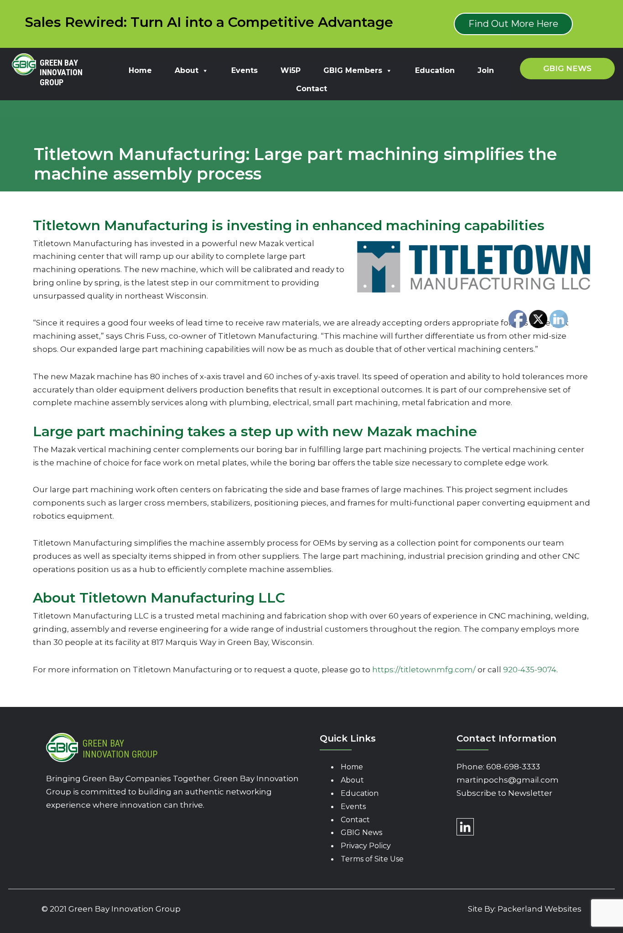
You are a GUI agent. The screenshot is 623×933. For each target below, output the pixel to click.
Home (140, 70)
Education (435, 70)
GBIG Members (352, 70)
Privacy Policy (366, 845)
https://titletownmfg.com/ (424, 669)
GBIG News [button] (567, 68)
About (186, 70)
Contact (311, 88)
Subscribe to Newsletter (504, 793)
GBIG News (361, 832)
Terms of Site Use (372, 859)
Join (486, 70)
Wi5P (290, 70)
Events (244, 70)
